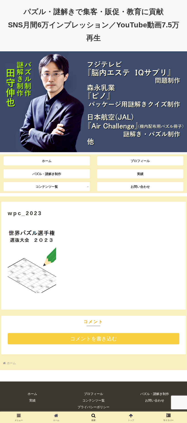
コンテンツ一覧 (93, 400)
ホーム (32, 394)
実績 (32, 400)
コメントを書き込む (93, 339)
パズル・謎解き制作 (154, 394)
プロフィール (93, 394)
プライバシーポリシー (93, 407)
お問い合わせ (154, 400)
